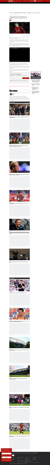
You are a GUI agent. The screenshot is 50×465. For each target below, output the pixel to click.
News (23, 2)
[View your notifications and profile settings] (39, 1)
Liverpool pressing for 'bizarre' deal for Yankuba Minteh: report (36, 77)
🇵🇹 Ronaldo (29, 12)
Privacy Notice (11, 80)
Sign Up (6, 457)
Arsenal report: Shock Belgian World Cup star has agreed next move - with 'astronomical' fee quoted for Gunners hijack (36, 81)
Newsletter (20, 2)
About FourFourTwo (27, 459)
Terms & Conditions (6, 460)
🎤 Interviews (37, 12)
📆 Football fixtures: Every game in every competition (20, 12)
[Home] (9, 3)
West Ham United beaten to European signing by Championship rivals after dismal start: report (35, 88)
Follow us (25, 35)
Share (11, 35)
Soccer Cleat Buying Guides (14, 2)
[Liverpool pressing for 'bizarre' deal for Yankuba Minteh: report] (36, 76)
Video (26, 2)
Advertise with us (35, 459)
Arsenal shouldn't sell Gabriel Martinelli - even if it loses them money (36, 85)
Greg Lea (13, 20)
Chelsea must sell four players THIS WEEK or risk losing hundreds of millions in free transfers (36, 92)
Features (29, 2)
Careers (18, 459)
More (37, 2)
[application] (19, 54)
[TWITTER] (13, 94)
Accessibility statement (12, 459)
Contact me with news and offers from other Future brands (6, 455)
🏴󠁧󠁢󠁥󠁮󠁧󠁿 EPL (33, 12)
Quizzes (32, 2)
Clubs (35, 2)
